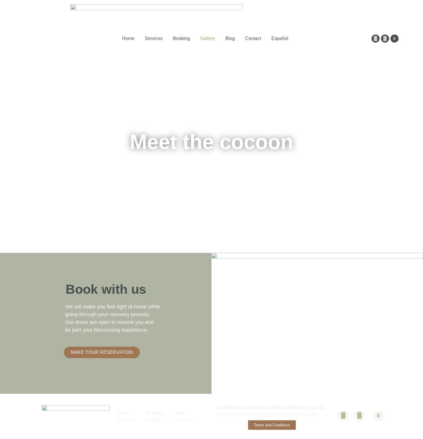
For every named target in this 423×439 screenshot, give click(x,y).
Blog (230, 38)
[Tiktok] (394, 39)
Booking (181, 38)
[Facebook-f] (375, 39)
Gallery (207, 38)
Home (128, 38)
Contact (253, 38)
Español (279, 38)
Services (154, 38)
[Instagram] (385, 39)
